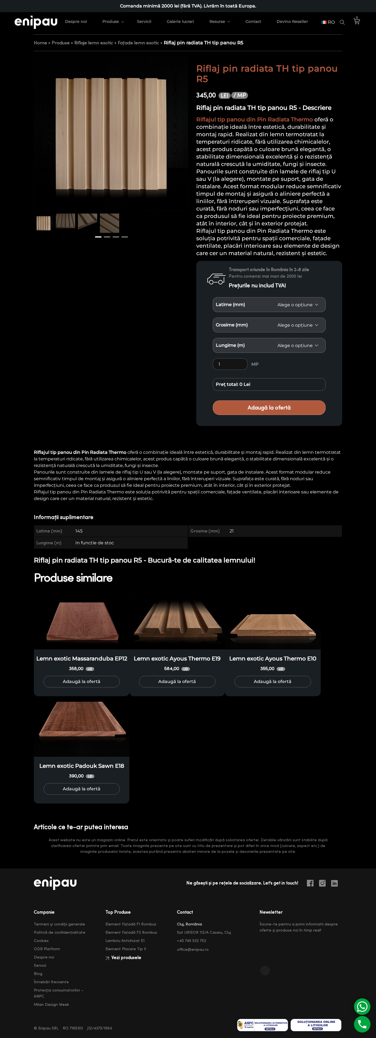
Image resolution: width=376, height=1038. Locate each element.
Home (40, 42)
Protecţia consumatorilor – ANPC (58, 993)
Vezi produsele (125, 957)
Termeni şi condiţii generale (59, 924)
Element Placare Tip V (125, 949)
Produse (110, 21)
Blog (38, 974)
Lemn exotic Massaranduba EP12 (81, 658)
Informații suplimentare (63, 517)
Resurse (217, 21)
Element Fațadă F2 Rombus (131, 932)
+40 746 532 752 (191, 941)
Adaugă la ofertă (269, 408)
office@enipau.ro (193, 949)
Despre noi (76, 21)
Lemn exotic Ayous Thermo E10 (272, 658)
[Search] (342, 22)
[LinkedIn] (336, 884)
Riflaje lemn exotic (93, 42)
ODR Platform (47, 949)
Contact (253, 21)
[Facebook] (312, 884)
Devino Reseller (292, 21)
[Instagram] (324, 884)
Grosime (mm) (232, 324)
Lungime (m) (230, 345)
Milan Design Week (51, 1005)
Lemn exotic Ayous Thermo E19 (177, 658)
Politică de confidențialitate (59, 932)
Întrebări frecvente (51, 982)
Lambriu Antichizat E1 (125, 941)
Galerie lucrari (180, 21)
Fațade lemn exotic (138, 42)
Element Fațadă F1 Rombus (130, 924)
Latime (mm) (230, 304)
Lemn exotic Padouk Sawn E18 (81, 766)
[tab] (67, 517)
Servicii (144, 21)
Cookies (41, 941)
